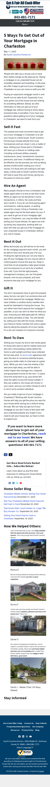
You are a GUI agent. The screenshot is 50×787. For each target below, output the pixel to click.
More (24, 24)
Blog (37, 730)
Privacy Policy (27, 730)
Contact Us (29, 723)
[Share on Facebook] (5, 454)
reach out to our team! (27, 435)
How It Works (41, 723)
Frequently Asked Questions (18, 726)
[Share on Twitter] (10, 454)
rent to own (27, 355)
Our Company (37, 726)
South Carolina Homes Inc (19, 54)
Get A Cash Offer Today (12, 723)
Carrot (41, 771)
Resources (15, 730)
